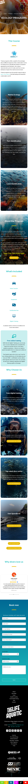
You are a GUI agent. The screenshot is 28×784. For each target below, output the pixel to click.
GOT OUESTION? (14, 543)
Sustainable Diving (14, 698)
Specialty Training (14, 740)
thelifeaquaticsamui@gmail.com (16, 724)
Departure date (6, 658)
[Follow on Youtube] (10, 731)
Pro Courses (14, 744)
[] (2, 780)
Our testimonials (14, 483)
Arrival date (5, 651)
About (14, 691)
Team (14, 695)
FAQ (14, 700)
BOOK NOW (14, 257)
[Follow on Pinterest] (18, 731)
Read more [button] (14, 590)
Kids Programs (14, 742)
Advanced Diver (14, 738)
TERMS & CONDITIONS (14, 548)
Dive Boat (14, 693)
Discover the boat (14, 525)
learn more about (5, 74)
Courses (14, 735)
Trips (14, 745)
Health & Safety (14, 697)
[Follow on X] (15, 731)
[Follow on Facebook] (7, 731)
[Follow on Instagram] (13, 731)
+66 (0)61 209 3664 (15, 726)
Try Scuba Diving (14, 737)
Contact (14, 702)
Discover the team (14, 441)
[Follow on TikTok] (21, 731)
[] (25, 780)
